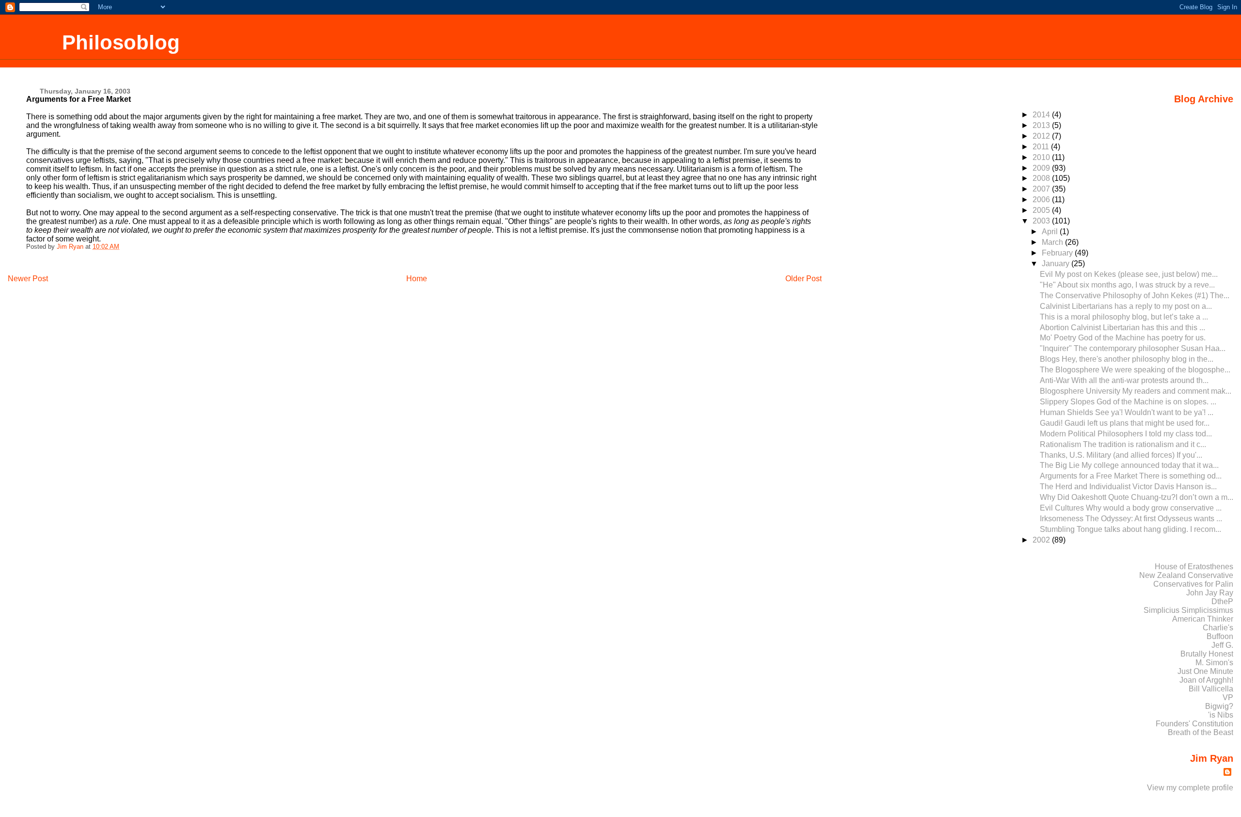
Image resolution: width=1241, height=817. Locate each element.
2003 (1042, 221)
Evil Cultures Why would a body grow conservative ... (1131, 508)
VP (1228, 697)
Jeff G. (1222, 645)
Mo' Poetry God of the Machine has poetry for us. (1123, 338)
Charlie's (1218, 628)
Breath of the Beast (1200, 732)
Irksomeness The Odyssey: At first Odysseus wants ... (1131, 518)
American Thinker (1202, 619)
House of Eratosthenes (1194, 566)
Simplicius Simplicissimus (1188, 610)
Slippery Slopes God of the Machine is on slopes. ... (1128, 402)
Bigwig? (1219, 706)
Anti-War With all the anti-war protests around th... (1124, 380)
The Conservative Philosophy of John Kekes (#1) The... (1134, 295)
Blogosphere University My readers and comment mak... (1135, 391)
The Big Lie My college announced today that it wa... (1129, 465)
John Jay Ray (1209, 593)
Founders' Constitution (1194, 724)
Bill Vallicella (1211, 689)
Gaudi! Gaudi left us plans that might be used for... (1124, 423)
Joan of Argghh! (1206, 680)
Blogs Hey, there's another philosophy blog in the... (1126, 359)
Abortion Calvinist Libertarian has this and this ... (1122, 327)
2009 (1042, 168)
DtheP (1222, 601)
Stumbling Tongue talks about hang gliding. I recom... (1130, 529)
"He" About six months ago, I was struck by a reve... (1127, 285)
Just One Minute (1205, 671)
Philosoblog (121, 42)
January (1056, 263)
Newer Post (28, 278)
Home (416, 278)
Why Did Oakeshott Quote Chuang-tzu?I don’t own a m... (1136, 497)
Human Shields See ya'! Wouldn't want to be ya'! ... (1126, 412)
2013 (1042, 125)
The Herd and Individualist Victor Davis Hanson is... (1128, 486)
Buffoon (1220, 636)
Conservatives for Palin (1193, 584)
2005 (1042, 210)
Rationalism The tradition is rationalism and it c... (1123, 444)
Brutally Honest (1206, 654)
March (1053, 242)
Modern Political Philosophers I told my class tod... (1126, 434)
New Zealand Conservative (1186, 575)
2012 (1042, 136)
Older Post (803, 278)
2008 (1042, 178)
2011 (1042, 147)
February (1058, 253)
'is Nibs (1220, 715)
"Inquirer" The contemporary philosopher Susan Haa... (1132, 348)
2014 (1042, 115)
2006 (1042, 199)
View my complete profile (1190, 788)
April (1051, 231)
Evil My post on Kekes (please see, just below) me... (1129, 274)
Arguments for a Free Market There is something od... (1131, 476)
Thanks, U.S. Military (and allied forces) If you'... (1121, 455)
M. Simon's (1214, 662)
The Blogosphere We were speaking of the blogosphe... (1135, 370)
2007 (1042, 189)
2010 (1042, 157)
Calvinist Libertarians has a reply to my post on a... (1126, 306)
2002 (1042, 540)
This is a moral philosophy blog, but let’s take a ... (1124, 317)
